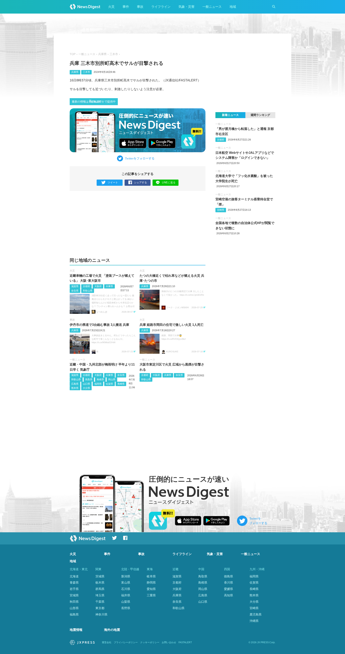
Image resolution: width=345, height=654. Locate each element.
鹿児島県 (256, 614)
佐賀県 (109, 383)
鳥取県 (88, 379)
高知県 (228, 595)
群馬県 (99, 589)
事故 (140, 6)
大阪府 (98, 286)
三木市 (114, 54)
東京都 (99, 608)
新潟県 (125, 576)
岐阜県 (151, 576)
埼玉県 (99, 595)
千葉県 (99, 601)
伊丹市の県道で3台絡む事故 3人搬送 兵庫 (99, 324)
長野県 (125, 608)
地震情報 (76, 629)
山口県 (86, 383)
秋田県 (74, 601)
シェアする (140, 182)
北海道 (74, 576)
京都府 (86, 286)
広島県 (74, 383)
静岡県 (151, 582)
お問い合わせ (169, 642)
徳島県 (228, 576)
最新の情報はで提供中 (94, 101)
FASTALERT (185, 642)
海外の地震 (112, 629)
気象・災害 (186, 6)
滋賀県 (74, 286)
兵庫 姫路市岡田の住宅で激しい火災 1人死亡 (172, 324)
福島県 (74, 614)
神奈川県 (101, 614)
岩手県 (74, 589)
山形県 (74, 608)
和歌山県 (87, 290)
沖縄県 (254, 620)
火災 (111, 6)
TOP (72, 54)
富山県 (125, 582)
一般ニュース (212, 6)
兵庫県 (102, 54)
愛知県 (151, 589)
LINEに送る (168, 182)
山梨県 (125, 601)
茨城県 (99, 576)
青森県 (74, 582)
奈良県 (74, 290)
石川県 (125, 589)
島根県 (100, 379)
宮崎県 (220, 209)
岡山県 (111, 379)
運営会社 (106, 642)
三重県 (151, 595)
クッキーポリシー (149, 642)
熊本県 (74, 388)
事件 (126, 6)
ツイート (113, 182)
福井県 (125, 595)
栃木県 (99, 582)
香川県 (228, 582)
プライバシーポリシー (126, 642)
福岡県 (98, 383)
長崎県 (121, 383)
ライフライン (161, 6)
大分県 (86, 388)
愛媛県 (228, 589)
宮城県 (74, 595)
